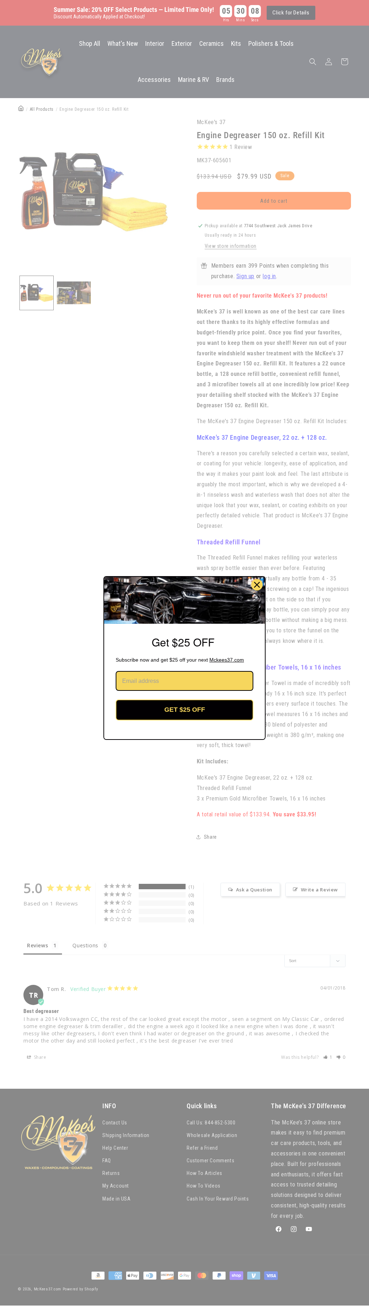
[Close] (257, 584)
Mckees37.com (226, 660)
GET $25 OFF (184, 709)
